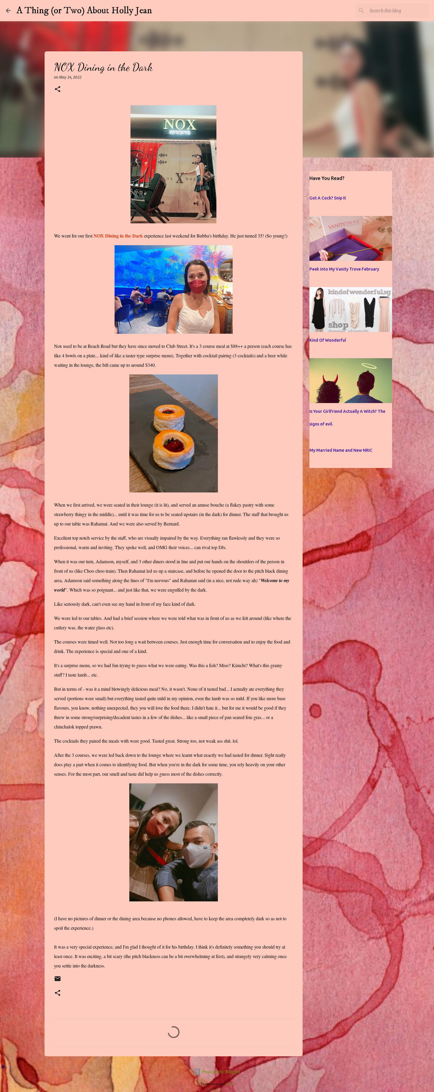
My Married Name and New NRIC (340, 450)
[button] (57, 90)
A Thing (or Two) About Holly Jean (84, 11)
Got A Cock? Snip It (327, 198)
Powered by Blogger (220, 1071)
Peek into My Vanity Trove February (344, 269)
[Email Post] (57, 981)
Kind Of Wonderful (327, 340)
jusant (230, 1083)
